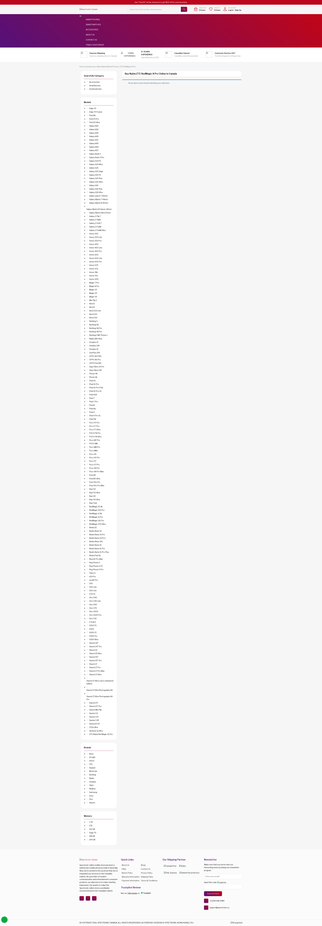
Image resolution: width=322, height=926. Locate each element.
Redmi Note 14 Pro (97, 534)
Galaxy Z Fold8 (95, 227)
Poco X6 (92, 454)
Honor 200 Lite (95, 237)
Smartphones (93, 19)
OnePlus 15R (94, 353)
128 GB (92, 836)
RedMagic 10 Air (96, 506)
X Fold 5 (92, 622)
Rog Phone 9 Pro (96, 569)
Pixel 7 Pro (93, 401)
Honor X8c (93, 272)
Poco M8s (93, 451)
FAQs (124, 869)
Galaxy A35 (93, 133)
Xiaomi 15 (93, 650)
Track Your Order (95, 45)
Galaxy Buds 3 (95, 154)
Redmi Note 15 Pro (97, 548)
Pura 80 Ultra (94, 478)
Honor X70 (93, 265)
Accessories (92, 29)
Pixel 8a (92, 409)
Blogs (143, 865)
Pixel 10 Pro (94, 384)
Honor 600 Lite (95, 258)
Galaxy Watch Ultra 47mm (100, 213)
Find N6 (92, 115)
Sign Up (238, 10)
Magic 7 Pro (94, 283)
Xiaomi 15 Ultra (95, 653)
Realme (92, 789)
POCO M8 (93, 443)
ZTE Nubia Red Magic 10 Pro (101, 734)
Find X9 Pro (94, 119)
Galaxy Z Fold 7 (95, 223)
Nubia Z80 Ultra (95, 339)
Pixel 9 (92, 412)
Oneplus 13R (94, 346)
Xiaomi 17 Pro (94, 667)
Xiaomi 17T (93, 703)
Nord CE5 (93, 314)
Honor (91, 761)
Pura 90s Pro (94, 482)
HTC (91, 764)
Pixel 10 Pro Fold (96, 387)
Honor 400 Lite (95, 248)
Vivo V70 (93, 608)
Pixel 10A (93, 395)
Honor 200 (93, 234)
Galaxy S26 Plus (95, 189)
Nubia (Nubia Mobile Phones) (108, 67)
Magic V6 (93, 297)
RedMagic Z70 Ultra (97, 524)
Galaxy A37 (93, 140)
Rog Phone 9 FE (96, 566)
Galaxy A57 (93, 150)
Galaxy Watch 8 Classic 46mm (99, 209)
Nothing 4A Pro (95, 332)
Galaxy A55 (94, 143)
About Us (90, 35)
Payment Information (130, 880)
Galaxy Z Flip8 (95, 220)
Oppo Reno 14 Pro (96, 367)
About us (125, 865)
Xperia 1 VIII (94, 720)
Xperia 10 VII (94, 724)
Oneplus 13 (93, 342)
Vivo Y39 (93, 618)
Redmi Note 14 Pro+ (97, 538)
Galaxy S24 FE (95, 161)
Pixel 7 (92, 398)
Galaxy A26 (93, 129)
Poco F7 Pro (94, 426)
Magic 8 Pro (94, 286)
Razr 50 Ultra (94, 492)
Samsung (93, 792)
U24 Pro (92, 576)
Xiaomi (92, 803)
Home (81, 67)
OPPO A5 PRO (95, 356)
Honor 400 (93, 244)
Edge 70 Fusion (95, 112)
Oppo (91, 785)
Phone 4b (93, 377)
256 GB (92, 840)
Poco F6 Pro (94, 423)
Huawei (92, 768)
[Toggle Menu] (80, 16)
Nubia (91, 778)
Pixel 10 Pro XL (95, 391)
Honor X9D (93, 279)
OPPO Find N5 (95, 363)
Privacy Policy (146, 873)
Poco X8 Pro (94, 468)
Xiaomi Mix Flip (95, 710)
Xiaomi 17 (93, 664)
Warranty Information (130, 877)
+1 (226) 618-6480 (217, 901)
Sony (91, 796)
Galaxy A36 (93, 136)
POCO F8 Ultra (95, 437)
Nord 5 (92, 304)
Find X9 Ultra (94, 122)
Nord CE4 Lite (95, 311)
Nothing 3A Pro (95, 328)
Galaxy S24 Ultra (96, 164)
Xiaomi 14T (93, 643)
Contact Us (91, 40)
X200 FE (93, 625)
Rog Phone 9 (94, 562)
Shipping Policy (147, 877)
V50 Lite (93, 587)
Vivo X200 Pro (95, 615)
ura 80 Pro (93, 580)
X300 (91, 629)
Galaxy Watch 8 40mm (98, 203)
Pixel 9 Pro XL (95, 415)
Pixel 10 (92, 381)
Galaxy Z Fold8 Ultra (97, 230)
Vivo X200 (93, 611)
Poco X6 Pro (94, 457)
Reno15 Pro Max (96, 559)
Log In (230, 10)
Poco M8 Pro (94, 447)
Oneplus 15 (93, 349)
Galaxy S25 (93, 168)
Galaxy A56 (94, 147)
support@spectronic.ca (219, 907)
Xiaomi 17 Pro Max (97, 671)
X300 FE (93, 632)
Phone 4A (93, 373)
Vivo (91, 799)
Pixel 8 (92, 405)
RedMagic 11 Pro (96, 517)
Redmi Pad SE (95, 555)
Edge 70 (92, 108)
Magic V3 (93, 290)
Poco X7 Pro (94, 465)
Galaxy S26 (93, 185)
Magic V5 (93, 293)
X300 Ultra (93, 639)
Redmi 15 (93, 527)
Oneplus (92, 782)
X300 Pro (93, 636)
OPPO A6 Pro (95, 360)
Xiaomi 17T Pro (95, 706)
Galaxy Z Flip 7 (95, 216)
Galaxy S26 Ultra (96, 192)
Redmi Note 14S (96, 541)
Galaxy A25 (93, 126)
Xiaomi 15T (93, 657)
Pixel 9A (92, 419)
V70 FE (92, 594)
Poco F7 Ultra (94, 429)
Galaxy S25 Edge (96, 171)
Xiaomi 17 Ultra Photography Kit (99, 690)
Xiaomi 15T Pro (95, 660)
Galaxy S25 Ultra (96, 182)
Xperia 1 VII (93, 717)
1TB (90, 826)
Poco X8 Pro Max (96, 471)
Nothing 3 (93, 321)
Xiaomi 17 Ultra (95, 674)
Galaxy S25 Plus (95, 178)
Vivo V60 (93, 604)
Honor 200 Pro (95, 241)
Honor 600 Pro (95, 262)
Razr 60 (92, 496)
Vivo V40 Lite (95, 601)
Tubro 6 (92, 573)
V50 (91, 583)
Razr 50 (92, 489)
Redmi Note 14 (95, 531)
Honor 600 (93, 255)
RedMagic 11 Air (95, 513)
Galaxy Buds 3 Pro (96, 157)
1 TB (91, 822)
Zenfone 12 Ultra (96, 731)
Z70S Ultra (93, 727)
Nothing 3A (94, 325)
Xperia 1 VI (93, 713)
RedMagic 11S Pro (96, 520)
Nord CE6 (93, 318)
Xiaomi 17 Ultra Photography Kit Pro (99, 697)
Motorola (93, 771)
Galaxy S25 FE (95, 175)
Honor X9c (93, 276)
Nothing (92, 775)
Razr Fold (93, 503)
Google (92, 757)
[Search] (184, 9)
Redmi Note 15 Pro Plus (99, 552)
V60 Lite (93, 590)
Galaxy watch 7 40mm (98, 196)
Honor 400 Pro (95, 251)
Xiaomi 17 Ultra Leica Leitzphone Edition (100, 682)
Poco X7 (92, 461)
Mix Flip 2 (93, 300)
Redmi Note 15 (95, 545)
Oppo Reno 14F (95, 370)
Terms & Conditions (149, 880)
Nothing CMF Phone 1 (98, 335)
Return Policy (127, 873)
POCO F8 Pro (94, 433)
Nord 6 (92, 307)
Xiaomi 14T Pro (95, 646)
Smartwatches (93, 24)
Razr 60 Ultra (94, 499)
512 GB (92, 829)
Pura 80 (92, 475)
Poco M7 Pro (94, 440)
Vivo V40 (93, 597)
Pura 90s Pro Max (96, 485)
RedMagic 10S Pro (97, 510)
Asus (91, 754)
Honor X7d (93, 269)
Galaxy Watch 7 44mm (98, 199)
